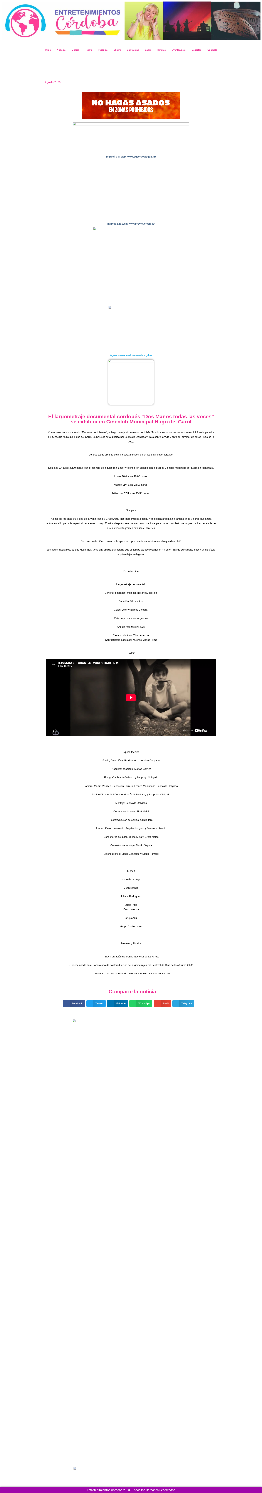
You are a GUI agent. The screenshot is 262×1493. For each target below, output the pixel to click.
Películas (102, 50)
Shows (117, 50)
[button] (49, 190)
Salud (148, 50)
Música (75, 50)
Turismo (161, 50)
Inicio (48, 50)
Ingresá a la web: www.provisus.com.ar (131, 223)
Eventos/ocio (179, 50)
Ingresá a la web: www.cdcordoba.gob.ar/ (131, 156)
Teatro (88, 50)
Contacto (212, 50)
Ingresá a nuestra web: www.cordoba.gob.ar (131, 355)
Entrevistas (133, 50)
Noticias (61, 50)
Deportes (196, 50)
